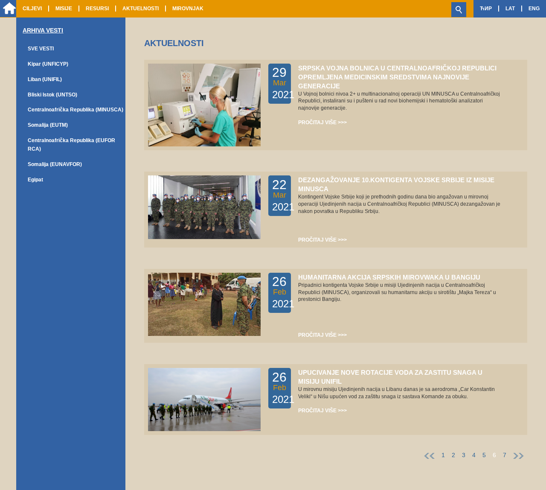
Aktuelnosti (140, 9)
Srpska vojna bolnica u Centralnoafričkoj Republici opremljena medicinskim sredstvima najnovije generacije (397, 77)
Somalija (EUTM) (48, 125)
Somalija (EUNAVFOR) (55, 164)
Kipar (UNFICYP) (48, 64)
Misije (63, 9)
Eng (534, 9)
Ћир (486, 9)
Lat (510, 9)
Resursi (97, 9)
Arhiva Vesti (43, 30)
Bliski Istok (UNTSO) (52, 95)
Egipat (35, 180)
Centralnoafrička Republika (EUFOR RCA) (71, 144)
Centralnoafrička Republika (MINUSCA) (75, 110)
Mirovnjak (187, 9)
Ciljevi (32, 9)
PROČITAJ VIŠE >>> (322, 122)
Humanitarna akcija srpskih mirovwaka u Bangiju (389, 277)
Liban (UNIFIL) (45, 79)
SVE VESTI (41, 49)
